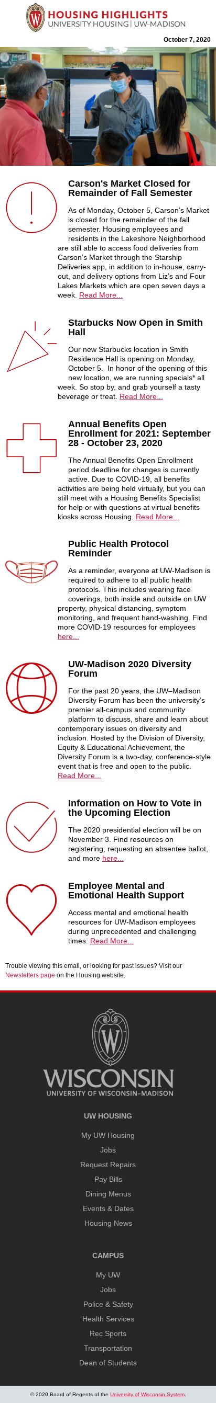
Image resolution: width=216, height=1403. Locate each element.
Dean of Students (108, 1363)
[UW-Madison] (108, 1094)
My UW (108, 1275)
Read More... (101, 295)
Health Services (108, 1319)
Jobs (108, 1150)
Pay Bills (108, 1179)
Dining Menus (108, 1194)
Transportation (108, 1348)
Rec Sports (108, 1333)
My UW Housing (108, 1135)
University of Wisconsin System (147, 1394)
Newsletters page (30, 975)
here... (68, 636)
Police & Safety (108, 1304)
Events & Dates (108, 1208)
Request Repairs (108, 1164)
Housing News (108, 1223)
